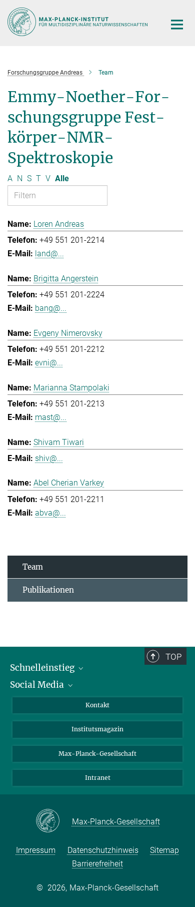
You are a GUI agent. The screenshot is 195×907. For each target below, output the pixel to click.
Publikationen (48, 590)
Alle (62, 178)
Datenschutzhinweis (103, 850)
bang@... (50, 308)
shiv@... (49, 458)
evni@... (49, 362)
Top (174, 657)
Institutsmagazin (98, 729)
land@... (49, 253)
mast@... (50, 417)
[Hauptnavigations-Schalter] (177, 25)
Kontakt (98, 705)
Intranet (97, 777)
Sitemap (164, 850)
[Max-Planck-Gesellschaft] (54, 821)
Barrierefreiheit (97, 863)
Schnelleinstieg (43, 668)
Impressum (36, 850)
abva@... (50, 513)
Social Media (38, 685)
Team (32, 567)
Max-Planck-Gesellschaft (97, 753)
